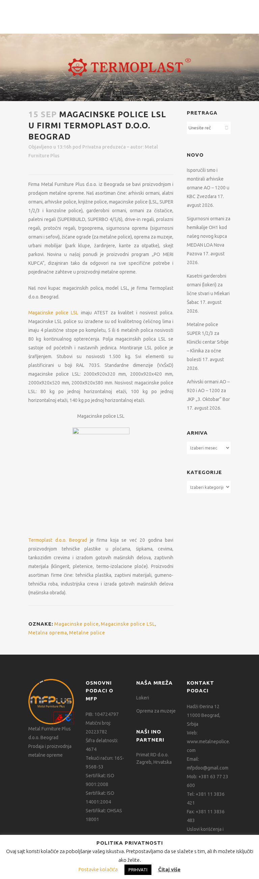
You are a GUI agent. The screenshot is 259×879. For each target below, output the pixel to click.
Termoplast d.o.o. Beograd (57, 540)
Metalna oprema (47, 632)
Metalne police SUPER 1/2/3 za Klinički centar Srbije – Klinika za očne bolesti (208, 342)
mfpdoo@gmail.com (207, 768)
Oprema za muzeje (156, 711)
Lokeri (142, 697)
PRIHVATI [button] (137, 869)
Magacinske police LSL (53, 312)
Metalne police (87, 632)
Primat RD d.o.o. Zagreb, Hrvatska (154, 758)
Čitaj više (169, 869)
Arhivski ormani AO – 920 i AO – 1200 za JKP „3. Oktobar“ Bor (208, 390)
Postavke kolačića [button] (98, 869)
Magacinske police (76, 624)
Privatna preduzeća (104, 147)
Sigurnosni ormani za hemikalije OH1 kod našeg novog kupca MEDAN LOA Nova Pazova (208, 236)
